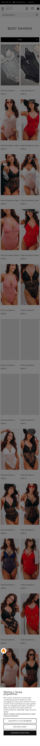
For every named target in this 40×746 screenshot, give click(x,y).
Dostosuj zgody (20, 727)
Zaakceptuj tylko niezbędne (20, 721)
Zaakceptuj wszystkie (20, 733)
